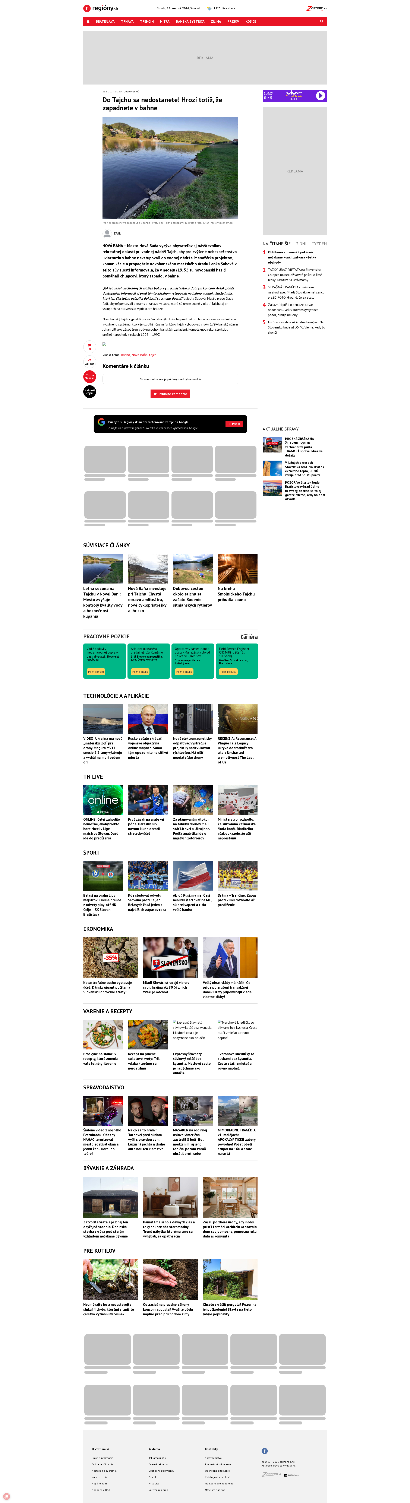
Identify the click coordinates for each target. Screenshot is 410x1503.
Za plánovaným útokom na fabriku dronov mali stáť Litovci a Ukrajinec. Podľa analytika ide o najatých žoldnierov (192, 829)
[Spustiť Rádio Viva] (294, 92)
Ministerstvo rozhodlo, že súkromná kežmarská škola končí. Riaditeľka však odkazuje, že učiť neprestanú (237, 829)
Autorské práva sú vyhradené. (279, 1465)
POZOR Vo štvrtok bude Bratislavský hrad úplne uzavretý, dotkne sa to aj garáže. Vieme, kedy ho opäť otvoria (305, 490)
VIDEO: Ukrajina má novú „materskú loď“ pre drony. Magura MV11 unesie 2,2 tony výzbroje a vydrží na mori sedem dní (102, 750)
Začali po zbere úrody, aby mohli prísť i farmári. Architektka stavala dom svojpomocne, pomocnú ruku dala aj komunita (230, 1229)
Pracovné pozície (106, 636)
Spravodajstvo (213, 1457)
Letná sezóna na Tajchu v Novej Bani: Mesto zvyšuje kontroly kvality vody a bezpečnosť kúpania (102, 602)
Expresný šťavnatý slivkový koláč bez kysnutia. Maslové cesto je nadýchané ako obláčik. (192, 1063)
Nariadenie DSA (101, 1489)
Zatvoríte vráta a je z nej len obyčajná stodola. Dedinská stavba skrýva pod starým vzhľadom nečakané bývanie (105, 1229)
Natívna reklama (158, 1489)
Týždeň (319, 244)
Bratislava (105, 21)
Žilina (216, 21)
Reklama (154, 1449)
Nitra (165, 21)
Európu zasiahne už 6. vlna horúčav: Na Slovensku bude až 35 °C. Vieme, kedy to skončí (296, 327)
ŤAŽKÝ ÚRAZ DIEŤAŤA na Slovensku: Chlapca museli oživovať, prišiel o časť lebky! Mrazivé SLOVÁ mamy (295, 274)
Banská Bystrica (190, 21)
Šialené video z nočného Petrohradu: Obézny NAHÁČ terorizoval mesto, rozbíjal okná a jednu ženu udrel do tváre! (102, 1142)
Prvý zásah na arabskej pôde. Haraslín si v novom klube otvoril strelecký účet (146, 826)
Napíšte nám (99, 1483)
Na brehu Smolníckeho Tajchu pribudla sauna (236, 594)
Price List (153, 1483)
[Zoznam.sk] (273, 1475)
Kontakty (211, 1449)
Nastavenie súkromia (104, 1470)
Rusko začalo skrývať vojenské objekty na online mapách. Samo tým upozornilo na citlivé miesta (148, 748)
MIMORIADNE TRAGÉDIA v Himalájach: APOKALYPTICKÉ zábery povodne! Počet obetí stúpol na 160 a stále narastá (236, 1142)
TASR (117, 233)
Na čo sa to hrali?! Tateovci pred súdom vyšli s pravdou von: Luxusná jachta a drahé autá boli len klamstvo (146, 1139)
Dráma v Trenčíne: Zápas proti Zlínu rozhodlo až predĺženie (237, 900)
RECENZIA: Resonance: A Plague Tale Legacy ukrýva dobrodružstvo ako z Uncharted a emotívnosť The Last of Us (237, 750)
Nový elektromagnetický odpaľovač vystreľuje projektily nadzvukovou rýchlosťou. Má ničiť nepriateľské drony (192, 748)
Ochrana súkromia (102, 1464)
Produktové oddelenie (218, 1464)
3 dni (301, 244)
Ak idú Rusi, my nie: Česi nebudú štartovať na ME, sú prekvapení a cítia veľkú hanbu (192, 902)
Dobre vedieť (131, 91)
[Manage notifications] (6, 1496)
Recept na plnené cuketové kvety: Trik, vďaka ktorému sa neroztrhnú (144, 1061)
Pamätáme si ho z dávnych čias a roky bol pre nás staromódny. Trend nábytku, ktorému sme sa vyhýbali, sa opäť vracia (169, 1229)
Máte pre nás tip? (215, 1489)
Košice (251, 21)
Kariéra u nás (99, 1477)
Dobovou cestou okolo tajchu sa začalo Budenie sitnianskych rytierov (192, 597)
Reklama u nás (157, 1457)
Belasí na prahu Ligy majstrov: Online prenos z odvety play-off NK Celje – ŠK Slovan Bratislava (102, 904)
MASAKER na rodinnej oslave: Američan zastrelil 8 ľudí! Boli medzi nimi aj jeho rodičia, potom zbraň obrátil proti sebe (190, 1142)
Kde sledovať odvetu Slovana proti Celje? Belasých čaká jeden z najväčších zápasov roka (147, 902)
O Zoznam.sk (100, 1449)
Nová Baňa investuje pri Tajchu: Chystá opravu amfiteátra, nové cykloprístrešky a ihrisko (147, 599)
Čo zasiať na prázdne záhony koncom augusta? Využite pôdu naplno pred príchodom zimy (168, 1309)
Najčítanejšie (277, 244)
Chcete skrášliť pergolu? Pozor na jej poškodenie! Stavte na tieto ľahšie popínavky (229, 1309)
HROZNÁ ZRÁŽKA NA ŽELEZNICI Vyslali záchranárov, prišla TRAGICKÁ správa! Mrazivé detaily (303, 447)
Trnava (127, 21)
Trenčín (147, 21)
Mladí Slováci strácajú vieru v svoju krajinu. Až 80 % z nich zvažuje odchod (166, 987)
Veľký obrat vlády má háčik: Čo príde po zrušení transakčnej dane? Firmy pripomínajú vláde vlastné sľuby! (227, 989)
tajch (152, 355)
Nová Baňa (140, 355)
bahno (125, 355)
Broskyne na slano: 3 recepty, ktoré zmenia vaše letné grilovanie (100, 1059)
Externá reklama (158, 1464)
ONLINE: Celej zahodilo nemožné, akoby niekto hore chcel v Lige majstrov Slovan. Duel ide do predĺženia (101, 829)
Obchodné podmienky (161, 1470)
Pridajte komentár (173, 394)
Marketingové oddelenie (219, 1483)
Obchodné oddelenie (217, 1470)
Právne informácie (102, 1457)
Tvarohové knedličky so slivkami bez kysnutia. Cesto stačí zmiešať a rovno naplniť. (236, 1061)
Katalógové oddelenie (218, 1477)
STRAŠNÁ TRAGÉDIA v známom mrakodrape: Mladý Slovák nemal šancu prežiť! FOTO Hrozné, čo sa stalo (296, 292)
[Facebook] (265, 1451)
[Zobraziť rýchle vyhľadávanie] (322, 21)
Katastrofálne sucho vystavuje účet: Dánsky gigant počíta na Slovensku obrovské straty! (107, 987)
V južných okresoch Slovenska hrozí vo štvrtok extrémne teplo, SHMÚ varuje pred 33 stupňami (304, 469)
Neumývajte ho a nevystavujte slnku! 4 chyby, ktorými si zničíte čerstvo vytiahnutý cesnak (108, 1309)
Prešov (233, 21)
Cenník (152, 1477)
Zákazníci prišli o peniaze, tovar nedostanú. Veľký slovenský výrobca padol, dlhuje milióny (293, 309)
